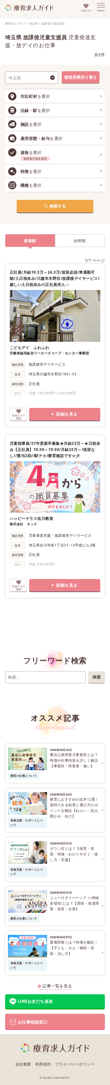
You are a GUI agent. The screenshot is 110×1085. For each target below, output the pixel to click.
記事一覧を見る (57, 986)
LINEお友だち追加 (35, 1001)
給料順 (80, 240)
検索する (58, 206)
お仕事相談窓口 (32, 1022)
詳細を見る (66, 414)
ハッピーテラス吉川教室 (31, 518)
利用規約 (43, 1064)
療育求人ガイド (15, 23)
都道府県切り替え (80, 77)
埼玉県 (33, 23)
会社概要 (23, 1064)
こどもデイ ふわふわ (29, 347)
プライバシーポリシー (75, 1064)
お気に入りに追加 (18, 414)
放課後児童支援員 (53, 23)
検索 (97, 677)
